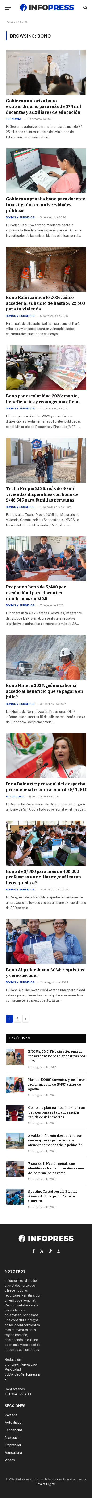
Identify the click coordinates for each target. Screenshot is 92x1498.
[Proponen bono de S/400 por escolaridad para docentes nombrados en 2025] (46, 558)
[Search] (84, 7)
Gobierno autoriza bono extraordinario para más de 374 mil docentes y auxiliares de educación (43, 106)
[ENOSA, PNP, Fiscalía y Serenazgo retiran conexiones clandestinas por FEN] (15, 1057)
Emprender (13, 1445)
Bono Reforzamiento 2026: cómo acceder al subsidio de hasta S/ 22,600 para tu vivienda (45, 303)
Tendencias (13, 1430)
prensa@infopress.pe (21, 1364)
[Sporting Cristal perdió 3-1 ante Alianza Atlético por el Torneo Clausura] (15, 1197)
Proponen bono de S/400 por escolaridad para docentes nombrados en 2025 (36, 592)
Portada (11, 21)
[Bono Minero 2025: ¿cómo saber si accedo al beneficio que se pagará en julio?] (46, 657)
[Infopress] (47, 7)
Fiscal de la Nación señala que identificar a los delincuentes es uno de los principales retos (56, 1168)
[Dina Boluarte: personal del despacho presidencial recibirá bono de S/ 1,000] (46, 755)
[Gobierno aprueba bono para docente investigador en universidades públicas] (46, 170)
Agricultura (13, 1453)
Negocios (12, 1437)
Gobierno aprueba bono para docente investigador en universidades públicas (45, 204)
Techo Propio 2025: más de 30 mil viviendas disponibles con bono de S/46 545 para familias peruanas (42, 494)
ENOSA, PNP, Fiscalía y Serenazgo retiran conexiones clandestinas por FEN (56, 1056)
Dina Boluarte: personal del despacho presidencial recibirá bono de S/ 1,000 (46, 786)
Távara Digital (45, 1484)
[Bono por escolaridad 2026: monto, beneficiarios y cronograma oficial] (46, 367)
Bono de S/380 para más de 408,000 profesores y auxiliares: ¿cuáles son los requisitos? (43, 877)
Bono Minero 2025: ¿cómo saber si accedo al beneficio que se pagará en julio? (44, 691)
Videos (10, 1460)
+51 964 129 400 (18, 1394)
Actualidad (13, 1422)
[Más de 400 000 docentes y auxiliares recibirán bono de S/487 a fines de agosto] (15, 1085)
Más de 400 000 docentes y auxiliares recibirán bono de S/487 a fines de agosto (56, 1084)
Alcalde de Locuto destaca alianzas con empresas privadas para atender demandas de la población (55, 1140)
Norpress (55, 1479)
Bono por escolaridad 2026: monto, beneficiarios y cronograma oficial (43, 398)
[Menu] (8, 7)
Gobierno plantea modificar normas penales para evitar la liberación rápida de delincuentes (56, 1112)
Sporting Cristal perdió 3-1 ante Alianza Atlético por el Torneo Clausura (53, 1196)
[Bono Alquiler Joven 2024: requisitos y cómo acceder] (46, 941)
